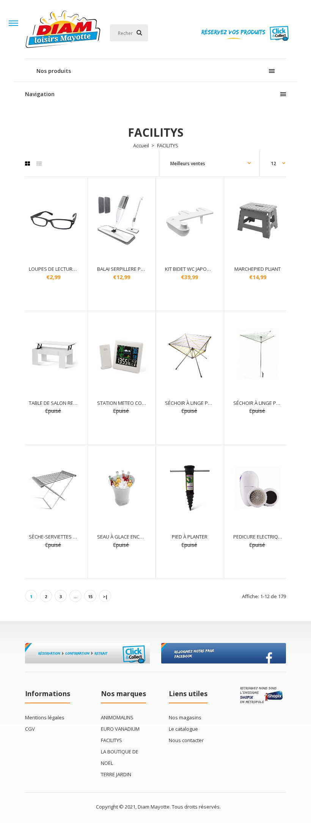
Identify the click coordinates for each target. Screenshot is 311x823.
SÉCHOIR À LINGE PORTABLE (196, 403)
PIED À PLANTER (189, 536)
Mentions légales (44, 717)
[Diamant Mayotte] (63, 50)
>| (105, 596)
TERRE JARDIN (116, 774)
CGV (30, 728)
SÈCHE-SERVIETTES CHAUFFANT (64, 536)
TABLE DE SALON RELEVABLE (60, 403)
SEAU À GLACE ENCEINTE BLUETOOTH (139, 536)
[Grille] (27, 164)
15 (90, 596)
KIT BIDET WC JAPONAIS (191, 268)
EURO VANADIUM (120, 728)
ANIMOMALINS (117, 717)
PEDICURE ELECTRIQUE (258, 536)
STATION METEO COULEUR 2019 (132, 403)
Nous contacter (186, 740)
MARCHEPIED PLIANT (257, 268)
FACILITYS (111, 740)
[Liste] (39, 164)
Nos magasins (185, 717)
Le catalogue (183, 728)
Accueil (141, 145)
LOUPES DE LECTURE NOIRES (61, 268)
